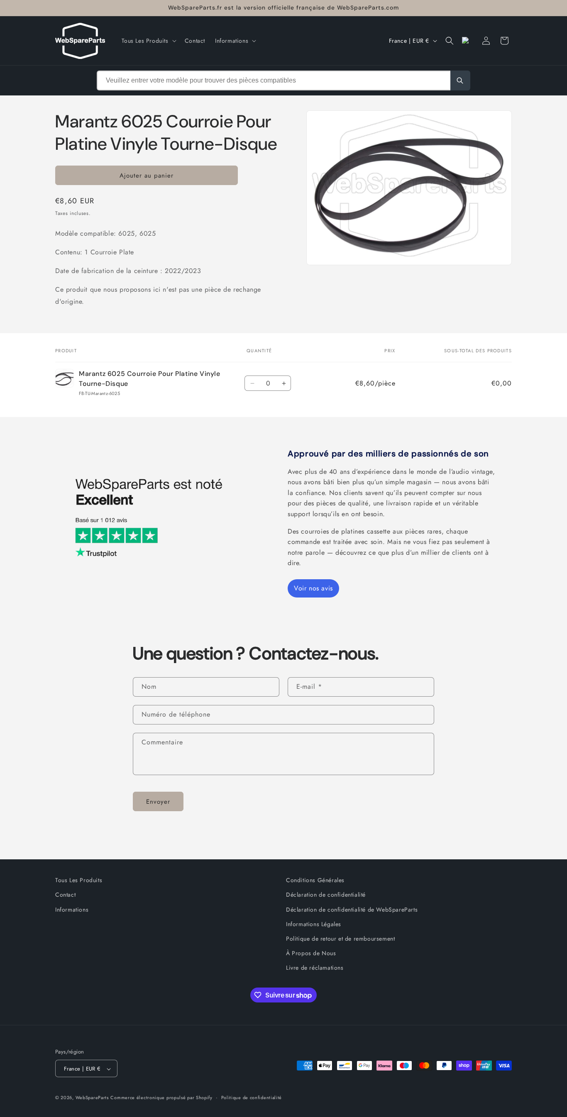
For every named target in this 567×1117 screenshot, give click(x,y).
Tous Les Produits (78, 880)
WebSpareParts (92, 1098)
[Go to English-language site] (468, 41)
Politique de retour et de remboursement (340, 938)
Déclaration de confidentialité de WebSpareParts (352, 909)
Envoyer (158, 801)
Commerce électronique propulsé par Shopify (161, 1098)
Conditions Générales (315, 880)
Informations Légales (313, 923)
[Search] (460, 80)
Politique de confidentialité (251, 1097)
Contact (65, 894)
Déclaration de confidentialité (326, 894)
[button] (148, 40)
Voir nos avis (313, 588)
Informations (71, 909)
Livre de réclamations (315, 967)
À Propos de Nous (311, 953)
